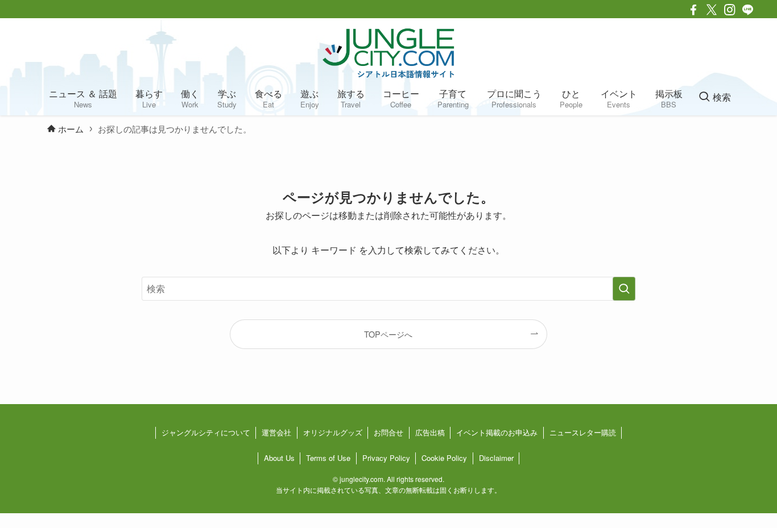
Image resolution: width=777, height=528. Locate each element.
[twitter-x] (711, 9)
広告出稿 (430, 432)
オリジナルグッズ (332, 432)
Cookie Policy (444, 457)
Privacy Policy (386, 457)
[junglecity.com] (388, 52)
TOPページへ (388, 334)
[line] (748, 9)
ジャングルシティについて (206, 432)
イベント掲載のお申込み (497, 432)
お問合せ (388, 432)
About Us (279, 457)
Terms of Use (328, 457)
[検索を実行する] (624, 289)
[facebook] (693, 9)
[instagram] (730, 9)
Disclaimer (496, 457)
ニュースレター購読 (582, 432)
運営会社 (276, 432)
